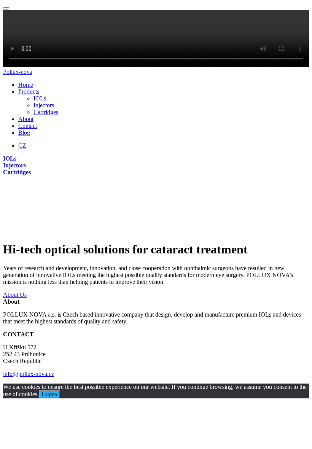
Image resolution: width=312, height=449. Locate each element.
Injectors (43, 105)
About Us (15, 294)
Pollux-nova (17, 71)
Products (28, 91)
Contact (27, 126)
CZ (22, 145)
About (25, 119)
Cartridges (45, 112)
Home (25, 84)
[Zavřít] (6, 8)
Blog (24, 132)
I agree (49, 394)
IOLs (39, 98)
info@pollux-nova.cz (28, 374)
